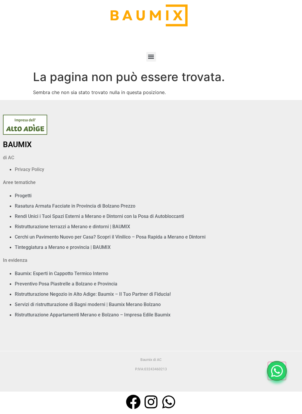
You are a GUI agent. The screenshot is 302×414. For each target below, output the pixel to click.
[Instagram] (151, 402)
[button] (151, 57)
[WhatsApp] (277, 371)
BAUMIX (17, 144)
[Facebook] (133, 402)
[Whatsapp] (168, 402)
